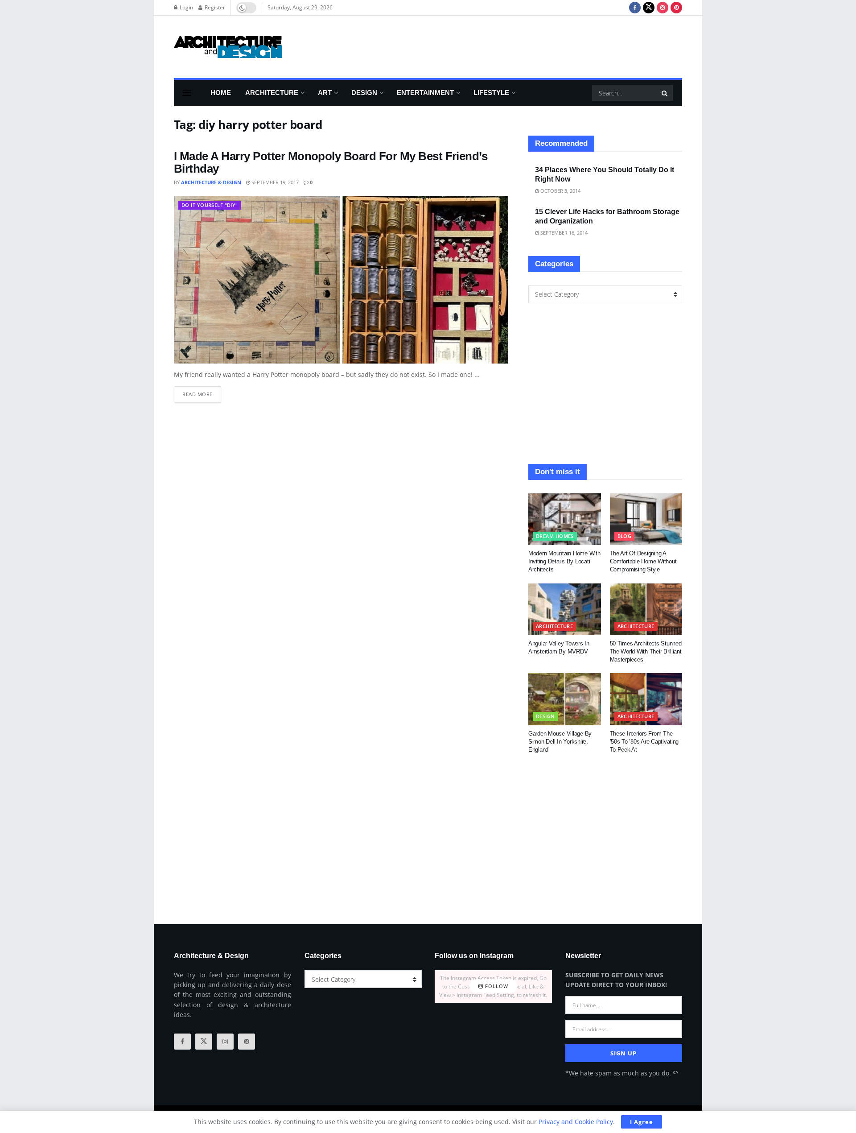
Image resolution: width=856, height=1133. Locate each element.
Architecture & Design (211, 182)
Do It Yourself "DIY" (209, 205)
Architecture (271, 92)
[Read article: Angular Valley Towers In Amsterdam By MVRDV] (564, 609)
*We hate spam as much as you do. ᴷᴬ (621, 1073)
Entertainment (425, 92)
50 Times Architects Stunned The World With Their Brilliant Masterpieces (646, 651)
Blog (624, 536)
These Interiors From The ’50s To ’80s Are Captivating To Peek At (644, 741)
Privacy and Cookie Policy (576, 1121)
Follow (495, 986)
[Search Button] (665, 93)
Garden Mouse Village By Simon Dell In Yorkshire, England (560, 741)
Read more (201, 391)
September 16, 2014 (563, 232)
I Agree (641, 1122)
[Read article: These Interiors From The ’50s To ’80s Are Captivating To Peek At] (646, 699)
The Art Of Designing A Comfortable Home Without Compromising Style (643, 561)
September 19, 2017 (274, 182)
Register (214, 7)
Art (325, 92)
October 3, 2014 (559, 190)
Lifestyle (491, 92)
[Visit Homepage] (228, 47)
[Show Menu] (187, 93)
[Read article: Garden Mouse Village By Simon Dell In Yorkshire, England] (564, 699)
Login (185, 7)
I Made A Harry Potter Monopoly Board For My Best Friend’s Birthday (330, 162)
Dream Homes (555, 536)
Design (364, 92)
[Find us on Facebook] (635, 7)
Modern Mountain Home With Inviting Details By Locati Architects (564, 561)
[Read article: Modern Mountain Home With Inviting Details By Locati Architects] (564, 519)
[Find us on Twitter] (648, 7)
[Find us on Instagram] (662, 7)
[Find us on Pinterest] (676, 7)
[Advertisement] (520, 45)
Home (220, 92)
